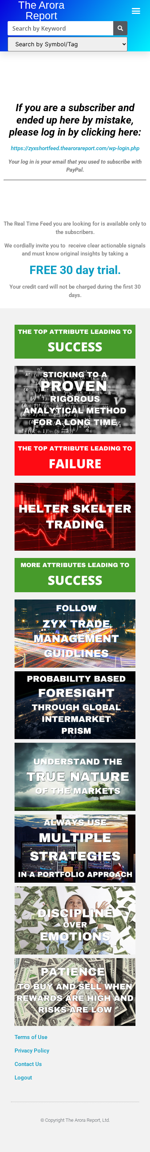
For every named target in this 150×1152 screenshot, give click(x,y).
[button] (136, 10)
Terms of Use (32, 1037)
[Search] (120, 28)
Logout (23, 1077)
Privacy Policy (33, 1050)
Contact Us (28, 1064)
